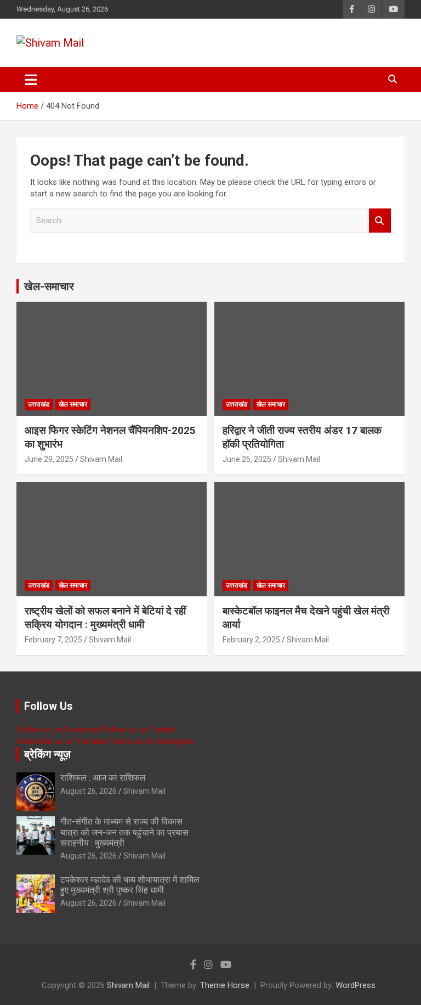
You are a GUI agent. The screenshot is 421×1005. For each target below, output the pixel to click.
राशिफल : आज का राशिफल (103, 777)
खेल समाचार (73, 404)
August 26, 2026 (88, 791)
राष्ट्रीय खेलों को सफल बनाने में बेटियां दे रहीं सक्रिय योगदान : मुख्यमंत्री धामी (105, 618)
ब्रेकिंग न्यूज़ (47, 754)
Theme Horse (224, 985)
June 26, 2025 (247, 459)
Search (380, 220)
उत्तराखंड (38, 404)
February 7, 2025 (53, 639)
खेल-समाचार (49, 286)
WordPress (355, 985)
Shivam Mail (101, 459)
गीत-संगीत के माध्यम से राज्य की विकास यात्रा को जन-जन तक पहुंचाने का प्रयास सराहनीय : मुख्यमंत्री (124, 832)
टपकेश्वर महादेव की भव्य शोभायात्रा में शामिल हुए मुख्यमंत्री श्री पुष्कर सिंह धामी (130, 884)
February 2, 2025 (251, 639)
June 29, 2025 (49, 459)
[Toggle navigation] (30, 79)
